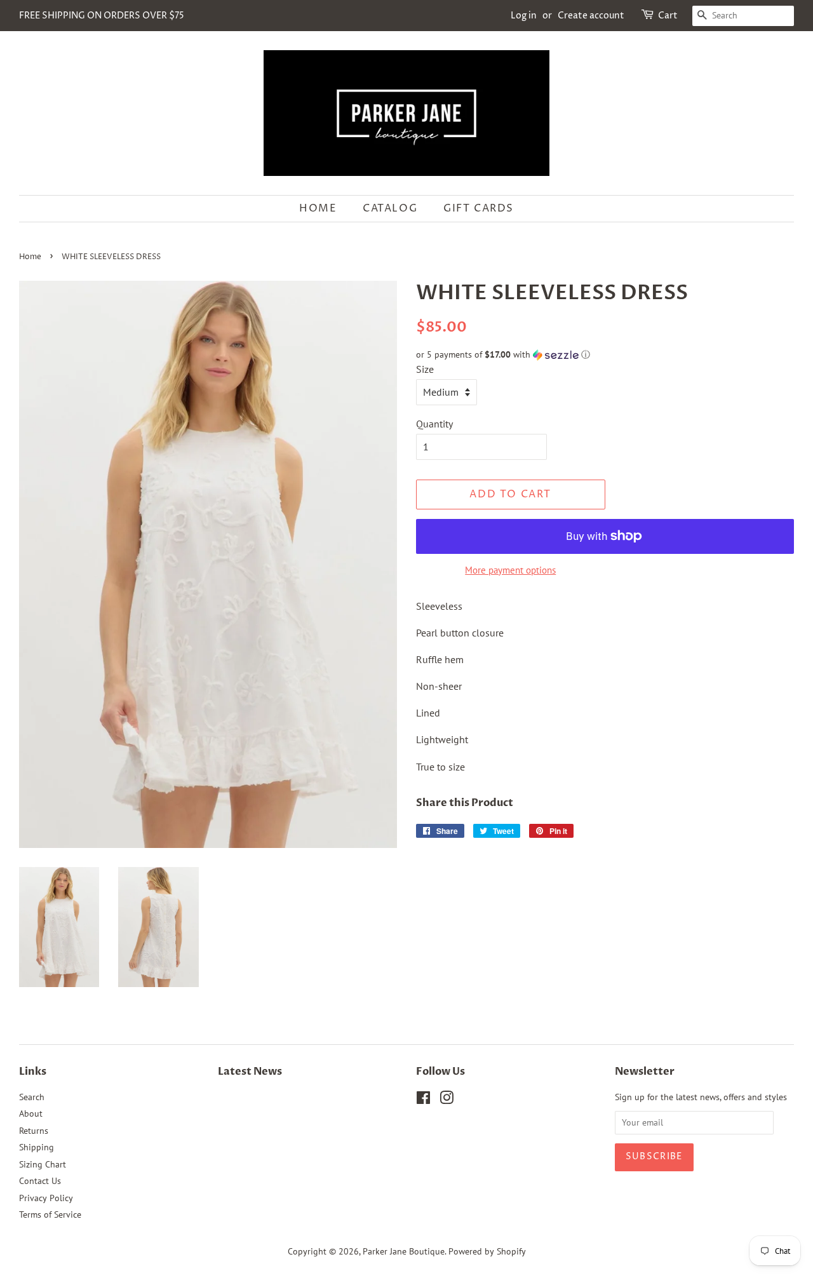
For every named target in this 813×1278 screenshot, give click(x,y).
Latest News (250, 1072)
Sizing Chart (42, 1164)
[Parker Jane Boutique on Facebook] (423, 1100)
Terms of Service (50, 1214)
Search (31, 1097)
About (31, 1113)
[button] (605, 355)
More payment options (510, 570)
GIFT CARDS (478, 208)
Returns (33, 1130)
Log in (524, 16)
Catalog (390, 208)
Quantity (434, 423)
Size (425, 369)
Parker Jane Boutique (404, 1251)
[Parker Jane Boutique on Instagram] (447, 1100)
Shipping (36, 1147)
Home (318, 208)
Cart (668, 16)
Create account (591, 16)
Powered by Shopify (487, 1251)
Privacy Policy (46, 1198)
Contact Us (40, 1181)
